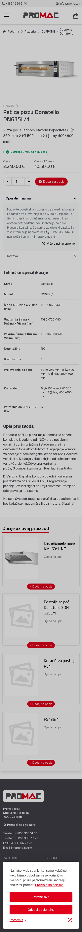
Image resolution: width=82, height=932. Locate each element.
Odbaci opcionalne (41, 910)
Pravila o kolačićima (49, 885)
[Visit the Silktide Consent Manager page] (70, 920)
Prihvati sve (41, 897)
